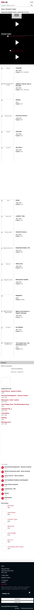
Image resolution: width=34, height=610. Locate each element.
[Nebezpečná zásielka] (7, 286)
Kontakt (17, 608)
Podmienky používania (27, 608)
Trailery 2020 (4, 575)
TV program (4, 580)
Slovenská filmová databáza (9, 606)
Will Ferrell (11, 526)
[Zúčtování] (7, 138)
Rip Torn (10, 540)
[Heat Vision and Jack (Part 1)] (17, 43)
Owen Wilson (12, 512)
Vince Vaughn (12, 533)
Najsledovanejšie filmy (7, 570)
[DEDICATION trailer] (17, 57)
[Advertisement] (17, 179)
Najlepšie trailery (5, 577)
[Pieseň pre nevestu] (7, 122)
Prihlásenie (17, 599)
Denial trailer (6, 34)
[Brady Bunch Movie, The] (7, 254)
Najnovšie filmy (5, 569)
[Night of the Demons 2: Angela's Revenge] (7, 318)
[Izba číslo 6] (7, 154)
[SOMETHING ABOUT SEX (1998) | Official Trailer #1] (17, 24)
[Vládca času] (7, 270)
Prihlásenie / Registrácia (17, 372)
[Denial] (7, 207)
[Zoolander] (7, 74)
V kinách (3, 582)
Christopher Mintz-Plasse (15, 547)
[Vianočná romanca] (7, 238)
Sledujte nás (6, 593)
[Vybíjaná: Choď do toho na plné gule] (7, 90)
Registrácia (17, 601)
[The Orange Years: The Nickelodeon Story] (7, 349)
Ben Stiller (11, 506)
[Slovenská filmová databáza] (4, 2)
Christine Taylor (12, 519)
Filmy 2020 (4, 572)
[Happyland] (7, 302)
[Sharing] (7, 106)
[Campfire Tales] (7, 222)
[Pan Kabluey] (7, 334)
